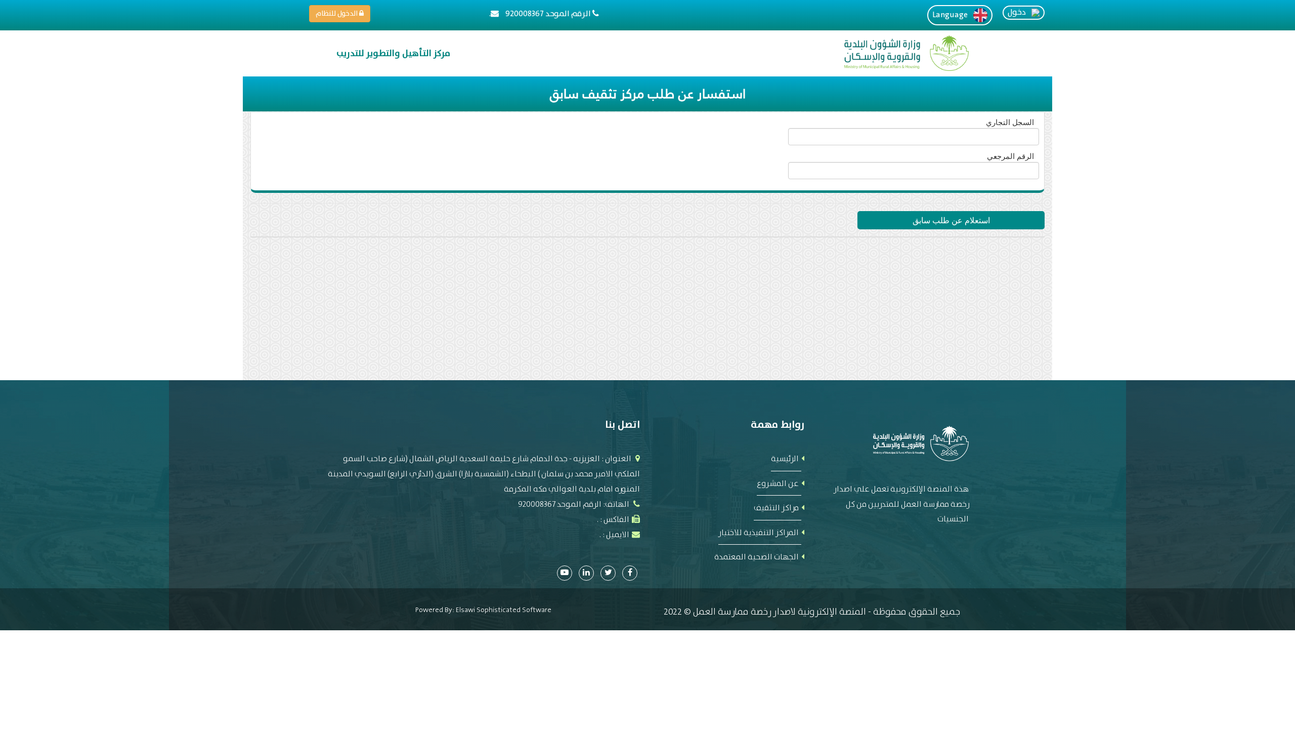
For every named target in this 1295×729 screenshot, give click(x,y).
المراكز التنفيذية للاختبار (758, 532)
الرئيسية (785, 458)
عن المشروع (778, 483)
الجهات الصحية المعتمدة (756, 556)
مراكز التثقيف (776, 507)
